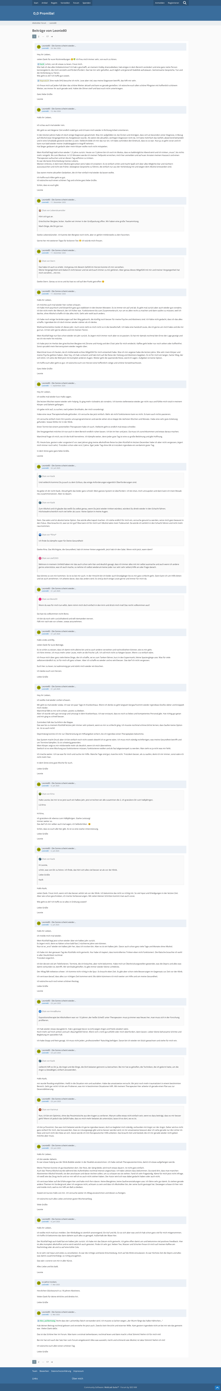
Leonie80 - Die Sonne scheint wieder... (59, 45)
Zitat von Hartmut (50, 1109)
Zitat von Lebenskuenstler (53, 210)
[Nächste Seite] (52, 36)
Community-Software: (101, 1387)
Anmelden (159, 2)
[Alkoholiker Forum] (110, 13)
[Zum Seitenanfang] (217, 1388)
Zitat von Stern (48, 261)
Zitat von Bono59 (49, 599)
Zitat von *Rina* (49, 534)
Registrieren (173, 2)
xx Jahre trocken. (49, 1282)
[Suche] (185, 3)
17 (47, 36)
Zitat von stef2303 (50, 558)
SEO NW (133, 1387)
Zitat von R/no (48, 794)
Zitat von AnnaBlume (51, 1011)
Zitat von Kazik (48, 476)
